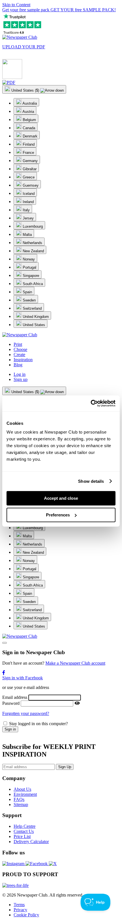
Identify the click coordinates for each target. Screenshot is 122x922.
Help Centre (24, 826)
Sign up (21, 379)
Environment (25, 794)
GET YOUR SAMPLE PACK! (59, 9)
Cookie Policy (26, 914)
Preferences (58, 514)
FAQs (19, 799)
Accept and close (61, 498)
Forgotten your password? (25, 713)
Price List (22, 836)
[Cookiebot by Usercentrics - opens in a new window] (90, 403)
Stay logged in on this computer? (38, 723)
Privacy (20, 909)
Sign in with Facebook (22, 677)
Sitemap (21, 804)
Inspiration (23, 359)
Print (18, 344)
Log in (20, 374)
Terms (19, 904)
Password (11, 703)
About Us (22, 789)
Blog (18, 364)
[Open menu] (4, 643)
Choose (20, 349)
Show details (91, 481)
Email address (14, 697)
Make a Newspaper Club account (75, 663)
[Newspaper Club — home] (19, 37)
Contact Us (24, 831)
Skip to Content (16, 4)
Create (19, 354)
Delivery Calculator (31, 841)
